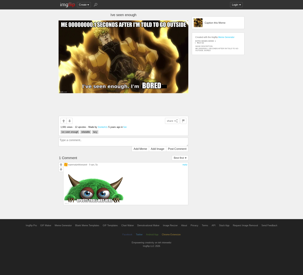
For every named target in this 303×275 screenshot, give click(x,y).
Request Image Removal (245, 225)
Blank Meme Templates (87, 225)
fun (125, 127)
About (184, 225)
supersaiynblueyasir (77, 164)
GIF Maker (45, 225)
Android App (152, 234)
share (170, 120)
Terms (205, 225)
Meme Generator (226, 37)
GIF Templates (110, 225)
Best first (179, 157)
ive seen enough (70, 132)
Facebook (127, 234)
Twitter (139, 234)
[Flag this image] (183, 121)
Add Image (157, 148)
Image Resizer (170, 225)
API (214, 225)
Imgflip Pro (31, 225)
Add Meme (140, 148)
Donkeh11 (103, 127)
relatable (85, 132)
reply (185, 164)
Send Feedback (269, 225)
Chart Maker (127, 225)
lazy (95, 132)
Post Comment (177, 148)
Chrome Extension (171, 234)
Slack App (224, 225)
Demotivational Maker (148, 225)
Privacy (194, 225)
